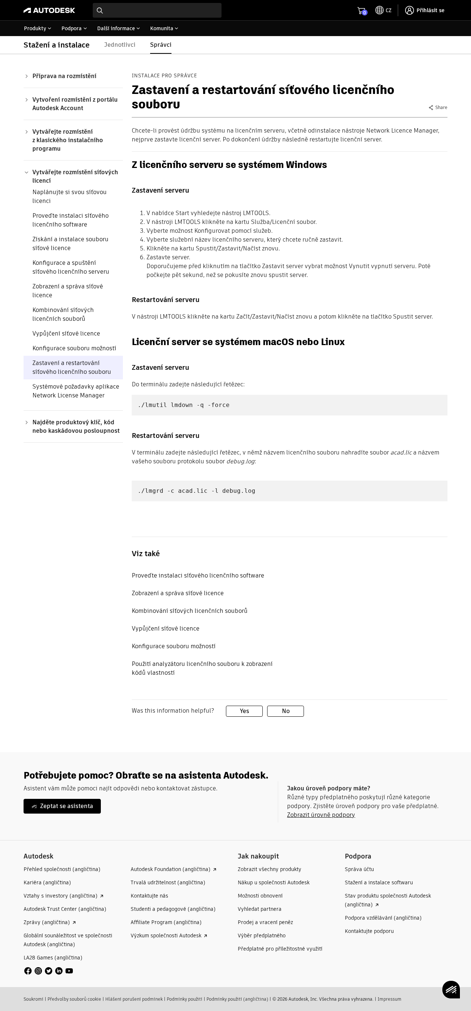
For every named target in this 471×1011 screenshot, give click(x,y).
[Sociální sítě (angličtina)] (49, 971)
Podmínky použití (184, 999)
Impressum (389, 999)
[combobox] (157, 10)
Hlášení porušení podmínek (134, 999)
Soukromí (33, 999)
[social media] (49, 970)
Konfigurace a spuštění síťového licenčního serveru (70, 267)
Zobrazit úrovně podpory (321, 815)
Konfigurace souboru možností (74, 348)
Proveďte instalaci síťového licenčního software (70, 220)
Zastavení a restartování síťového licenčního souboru (71, 367)
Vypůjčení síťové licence (66, 333)
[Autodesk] (49, 10)
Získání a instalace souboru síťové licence (70, 243)
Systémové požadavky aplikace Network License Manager (75, 391)
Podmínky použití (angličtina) (237, 999)
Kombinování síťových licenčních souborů (63, 314)
